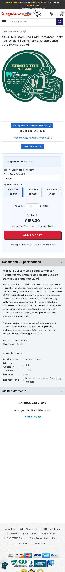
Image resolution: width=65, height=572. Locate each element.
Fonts (55, 538)
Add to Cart (32, 235)
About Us (10, 529)
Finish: (7, 170)
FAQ (25, 533)
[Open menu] (4, 21)
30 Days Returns (51, 529)
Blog (34, 533)
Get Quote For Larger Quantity (30, 125)
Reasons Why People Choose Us (31, 137)
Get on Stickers (5, 565)
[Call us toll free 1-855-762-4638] (51, 14)
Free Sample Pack (32, 146)
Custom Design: (40, 226)
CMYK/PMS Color (16, 538)
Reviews (14, 533)
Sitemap (23, 543)
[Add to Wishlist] (24, 31)
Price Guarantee (39, 538)
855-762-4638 (36, 130)
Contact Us (40, 543)
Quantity (20, 206)
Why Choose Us (28, 529)
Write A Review (32, 416)
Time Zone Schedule (15, 174)
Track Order (48, 533)
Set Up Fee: (18, 226)
